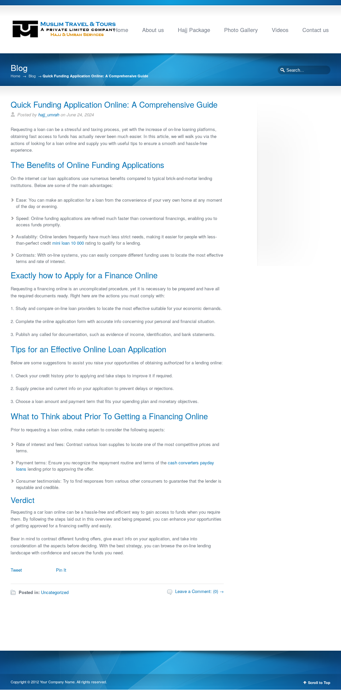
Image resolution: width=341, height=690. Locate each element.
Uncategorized (55, 592)
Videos (280, 30)
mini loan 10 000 (68, 243)
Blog (32, 76)
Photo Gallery (241, 30)
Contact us (315, 30)
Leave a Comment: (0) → (199, 591)
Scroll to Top (319, 682)
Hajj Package (194, 30)
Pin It (61, 570)
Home (121, 30)
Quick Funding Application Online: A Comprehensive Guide (114, 104)
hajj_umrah (48, 114)
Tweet (16, 570)
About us (153, 30)
